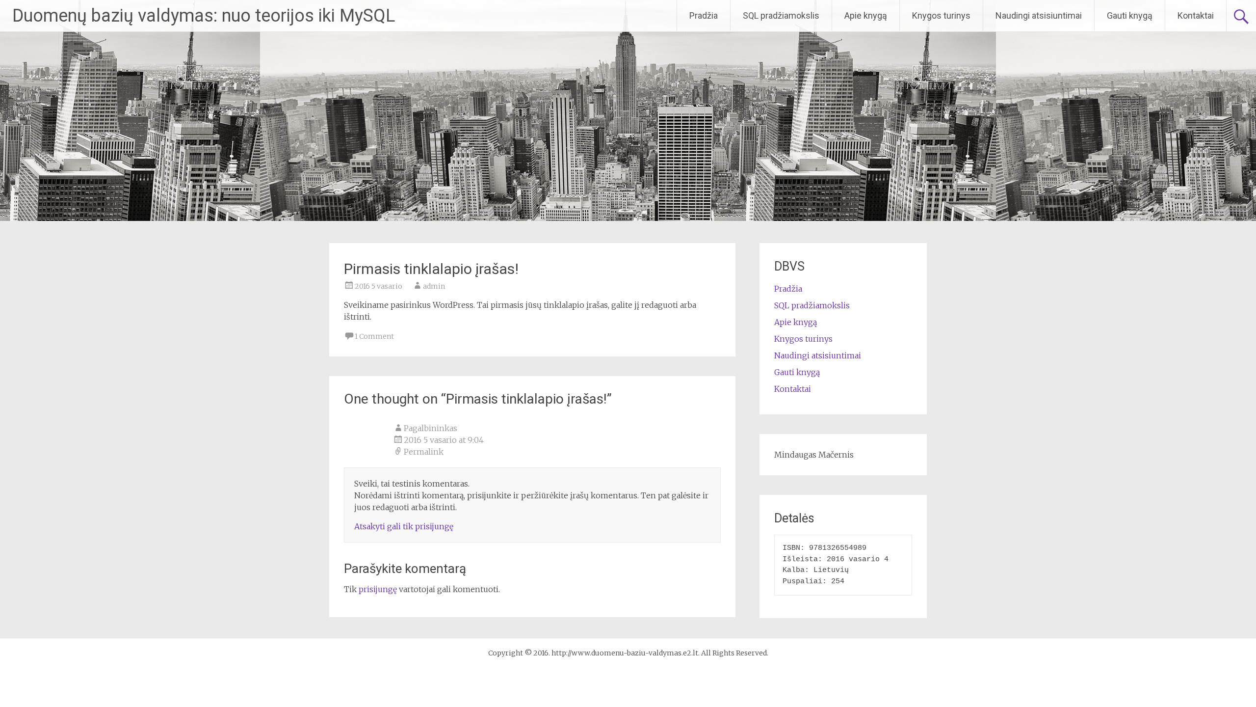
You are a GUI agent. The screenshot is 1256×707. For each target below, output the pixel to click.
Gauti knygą (1129, 15)
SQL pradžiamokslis (781, 15)
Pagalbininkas (430, 428)
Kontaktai (1196, 15)
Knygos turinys (941, 15)
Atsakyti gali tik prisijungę (403, 526)
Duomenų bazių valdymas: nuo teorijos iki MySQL (203, 15)
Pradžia (703, 15)
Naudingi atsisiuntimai (1038, 15)
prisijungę (378, 589)
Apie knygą (865, 15)
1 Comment (374, 336)
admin (434, 286)
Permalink (424, 452)
